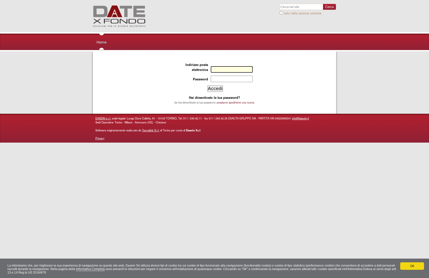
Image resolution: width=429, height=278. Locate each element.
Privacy (100, 138)
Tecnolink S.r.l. (150, 130)
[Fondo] (119, 16)
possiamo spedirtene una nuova (235, 102)
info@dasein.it (300, 118)
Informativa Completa (90, 269)
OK (412, 266)
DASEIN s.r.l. (103, 118)
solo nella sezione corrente (303, 13)
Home (102, 42)
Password (200, 79)
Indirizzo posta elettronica (196, 67)
